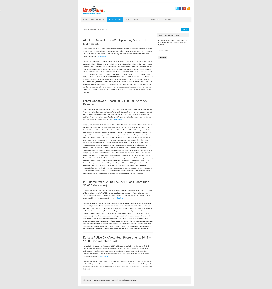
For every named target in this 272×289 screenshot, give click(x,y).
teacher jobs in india (112, 84)
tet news (145, 87)
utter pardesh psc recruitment (104, 228)
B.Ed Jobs (112, 61)
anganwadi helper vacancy (91, 135)
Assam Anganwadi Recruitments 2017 (118, 142)
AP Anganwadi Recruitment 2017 (117, 140)
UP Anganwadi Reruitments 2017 (106, 173)
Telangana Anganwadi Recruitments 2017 (122, 170)
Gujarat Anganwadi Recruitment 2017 (114, 145)
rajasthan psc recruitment (110, 223)
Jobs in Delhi (95, 64)
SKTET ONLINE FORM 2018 (143, 82)
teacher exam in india (89, 84)
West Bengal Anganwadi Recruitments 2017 (130, 173)
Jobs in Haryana (104, 64)
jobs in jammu (94, 152)
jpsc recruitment (105, 216)
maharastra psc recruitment (127, 218)
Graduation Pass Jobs (131, 61)
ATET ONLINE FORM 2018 (104, 71)
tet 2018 (143, 84)
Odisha (132, 66)
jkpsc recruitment (138, 213)
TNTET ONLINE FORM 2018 (96, 89)
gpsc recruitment (121, 211)
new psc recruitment (101, 221)
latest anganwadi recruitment (92, 160)
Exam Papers (168, 19)
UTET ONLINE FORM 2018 (132, 89)
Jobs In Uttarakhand (96, 66)
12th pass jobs (104, 61)
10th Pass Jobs (94, 61)
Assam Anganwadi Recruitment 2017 (94, 142)
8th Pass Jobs (94, 261)
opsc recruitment (129, 221)
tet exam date (111, 87)
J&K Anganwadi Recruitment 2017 (93, 150)
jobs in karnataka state (107, 152)
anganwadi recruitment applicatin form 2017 (101, 137)
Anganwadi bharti (116, 130)
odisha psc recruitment (116, 221)
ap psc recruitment (104, 208)
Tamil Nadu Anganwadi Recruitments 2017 (138, 168)
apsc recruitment (116, 208)
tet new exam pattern (135, 87)
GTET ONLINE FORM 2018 (104, 74)
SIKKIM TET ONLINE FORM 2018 (124, 82)
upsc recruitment (88, 228)
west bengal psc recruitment (139, 228)
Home (85, 19)
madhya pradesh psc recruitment (107, 218)
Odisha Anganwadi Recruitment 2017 (122, 163)
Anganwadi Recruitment (108, 135)
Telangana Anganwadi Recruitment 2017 (95, 170)
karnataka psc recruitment (119, 216)
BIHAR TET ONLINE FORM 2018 (123, 71)
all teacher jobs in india (124, 69)
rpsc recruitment (125, 223)
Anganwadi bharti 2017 (130, 130)
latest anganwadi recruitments (112, 160)
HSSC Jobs (103, 124)
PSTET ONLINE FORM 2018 (104, 82)
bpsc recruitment (109, 211)
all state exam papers (109, 69)
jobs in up (92, 155)
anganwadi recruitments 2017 (125, 137)
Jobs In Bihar (143, 61)
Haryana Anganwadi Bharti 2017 (93, 147)
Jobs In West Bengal (123, 66)
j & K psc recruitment (108, 213)
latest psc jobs (91, 218)
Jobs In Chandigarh (122, 124)
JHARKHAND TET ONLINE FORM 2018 (112, 77)
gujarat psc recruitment (135, 211)
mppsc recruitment (143, 218)
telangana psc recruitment (106, 226)
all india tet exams (96, 69)
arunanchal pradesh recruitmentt (133, 208)
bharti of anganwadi (137, 142)
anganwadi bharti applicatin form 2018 (139, 132)
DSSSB (128, 19)
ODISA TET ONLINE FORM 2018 (137, 79)
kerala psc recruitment (135, 216)
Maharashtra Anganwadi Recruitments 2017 (96, 163)
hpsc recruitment (95, 213)
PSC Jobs (91, 208)
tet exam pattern (122, 87)
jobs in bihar (136, 150)
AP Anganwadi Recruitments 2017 (138, 140)
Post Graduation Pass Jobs (144, 66)
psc (148, 221)
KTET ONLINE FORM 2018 (118, 79)
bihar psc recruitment (96, 211)
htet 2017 (90, 77)
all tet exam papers (138, 69)
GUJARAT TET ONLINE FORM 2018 (124, 74)
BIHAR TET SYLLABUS (140, 71)
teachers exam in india (126, 84)
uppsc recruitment (144, 226)
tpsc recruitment (133, 226)
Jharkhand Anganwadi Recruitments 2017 (118, 150)
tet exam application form (98, 87)
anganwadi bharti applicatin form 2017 (114, 132)
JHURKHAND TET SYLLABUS (134, 77)
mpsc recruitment (88, 221)
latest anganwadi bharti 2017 (128, 158)
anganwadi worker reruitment (97, 140)
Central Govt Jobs (97, 19)
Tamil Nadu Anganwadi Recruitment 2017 (111, 168)
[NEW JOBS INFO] (94, 13)
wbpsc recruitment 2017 (121, 228)
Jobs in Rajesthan (121, 127)
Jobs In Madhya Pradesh (139, 64)
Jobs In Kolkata (126, 64)
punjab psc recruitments (94, 223)
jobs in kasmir (119, 152)
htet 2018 (97, 77)
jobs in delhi (144, 150)
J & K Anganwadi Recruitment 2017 (139, 147)
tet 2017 (136, 84)
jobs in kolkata (129, 152)
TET (144, 19)
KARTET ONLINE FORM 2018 (100, 79)
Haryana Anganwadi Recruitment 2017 (116, 147)
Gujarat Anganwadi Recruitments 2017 (139, 145)
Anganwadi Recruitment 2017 (126, 135)
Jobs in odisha (139, 152)
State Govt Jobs (115, 19)
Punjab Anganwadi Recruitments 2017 (127, 165)
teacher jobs (101, 84)
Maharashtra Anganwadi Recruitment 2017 (135, 160)
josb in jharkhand (93, 216)
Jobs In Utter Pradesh (110, 66)
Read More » (102, 56)
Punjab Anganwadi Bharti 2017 (105, 165)
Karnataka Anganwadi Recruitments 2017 (108, 155)
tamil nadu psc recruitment (139, 223)
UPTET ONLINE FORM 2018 (114, 89)
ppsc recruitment (141, 221)
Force (136, 19)
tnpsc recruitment (120, 226)
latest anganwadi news (145, 158)
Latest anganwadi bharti (110, 158)
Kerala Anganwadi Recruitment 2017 (133, 155)
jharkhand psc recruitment (123, 213)
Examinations (154, 19)
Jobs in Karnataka (115, 64)
